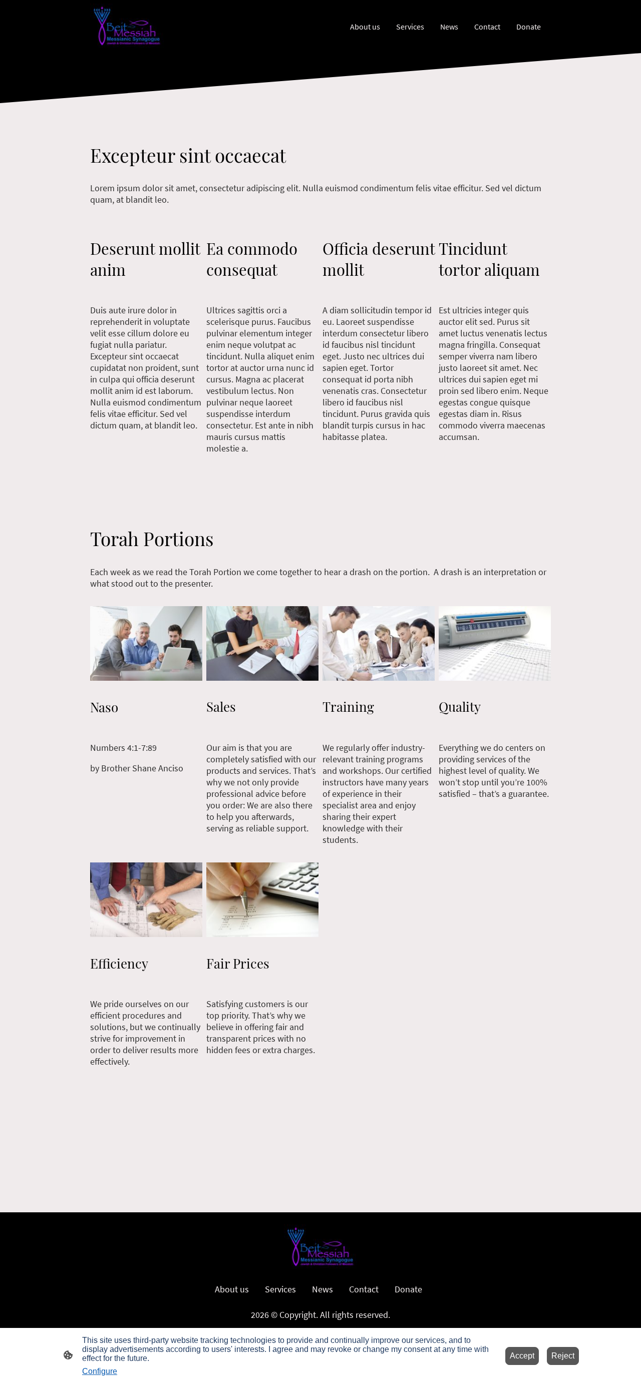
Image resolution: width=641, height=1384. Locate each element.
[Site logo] (127, 27)
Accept (522, 1355)
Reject (562, 1355)
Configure (99, 1371)
